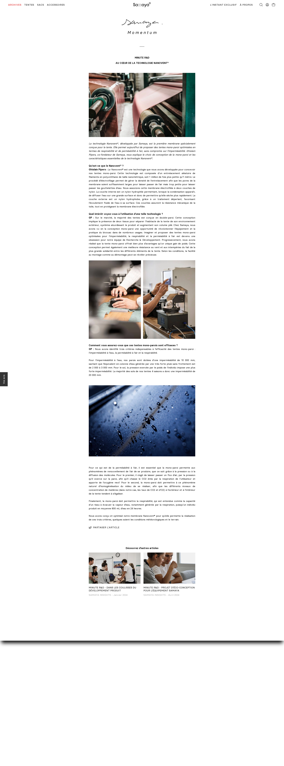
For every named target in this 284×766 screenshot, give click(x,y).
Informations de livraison (125, 729)
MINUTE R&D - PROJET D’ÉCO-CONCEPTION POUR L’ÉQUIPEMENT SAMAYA (169, 589)
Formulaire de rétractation (126, 739)
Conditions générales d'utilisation (129, 758)
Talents (48, 744)
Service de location (55, 729)
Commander (118, 724)
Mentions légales (120, 744)
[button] (261, 5)
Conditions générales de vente (128, 749)
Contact (48, 724)
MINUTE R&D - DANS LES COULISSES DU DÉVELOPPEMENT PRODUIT (112, 589)
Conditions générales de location (129, 754)
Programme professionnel (58, 739)
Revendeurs (51, 734)
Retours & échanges (122, 734)
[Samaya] (142, 4)
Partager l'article (106, 527)
